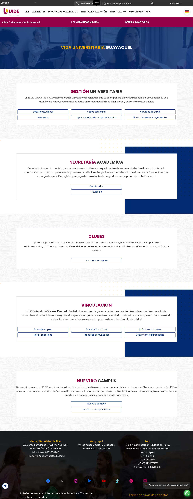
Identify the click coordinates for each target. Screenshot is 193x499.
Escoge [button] (5, 2)
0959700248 (52, 452)
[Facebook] (48, 481)
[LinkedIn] (89, 481)
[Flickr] (145, 481)
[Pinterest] (131, 481)
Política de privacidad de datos (148, 495)
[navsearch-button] (153, 3)
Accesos (174, 3)
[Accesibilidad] (5, 486)
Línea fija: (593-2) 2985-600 (45, 448)
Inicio (5, 22)
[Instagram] (76, 481)
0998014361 (58, 456)
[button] (187, 493)
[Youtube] (103, 481)
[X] (62, 481)
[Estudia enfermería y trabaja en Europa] (187, 12)
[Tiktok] (117, 481)
